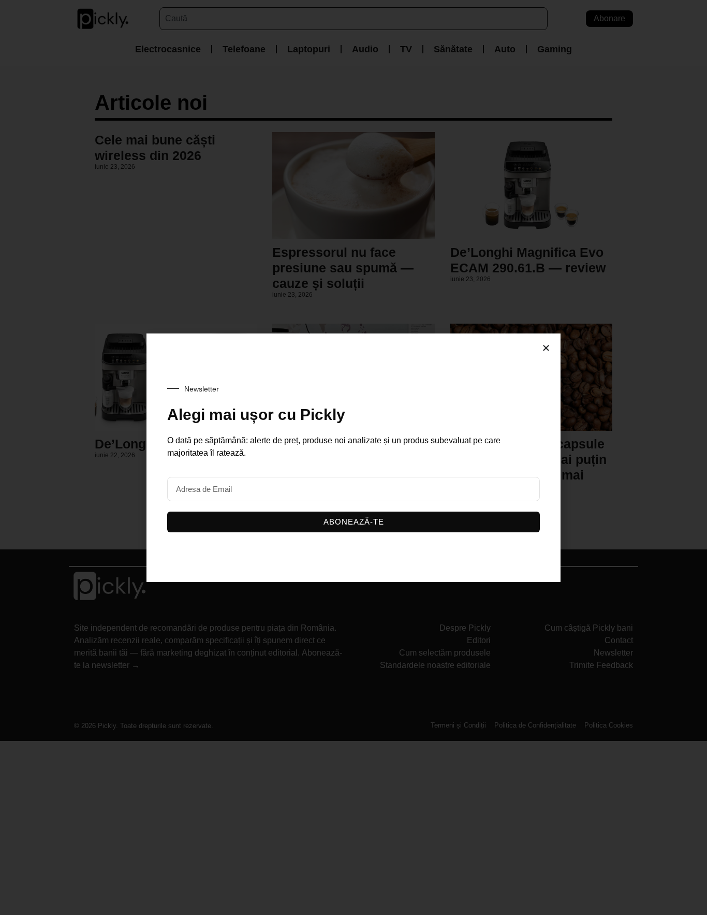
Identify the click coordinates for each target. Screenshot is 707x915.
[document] (353, 457)
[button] (546, 348)
